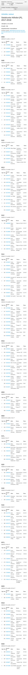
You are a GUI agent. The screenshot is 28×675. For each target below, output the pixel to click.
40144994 (8, 594)
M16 (5, 32)
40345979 (8, 158)
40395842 (8, 189)
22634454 (8, 553)
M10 (15, 30)
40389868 (8, 223)
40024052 (8, 403)
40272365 (8, 148)
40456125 (8, 280)
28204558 (8, 569)
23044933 (8, 655)
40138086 (8, 231)
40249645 (8, 128)
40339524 (8, 102)
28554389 (8, 447)
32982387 (8, 359)
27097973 (8, 550)
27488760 (8, 558)
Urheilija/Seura (14, 7)
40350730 (8, 248)
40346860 (8, 296)
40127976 (8, 513)
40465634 (8, 72)
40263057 (8, 210)
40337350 (8, 373)
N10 (17, 30)
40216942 (8, 289)
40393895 (8, 116)
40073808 (8, 332)
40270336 (8, 199)
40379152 (8, 430)
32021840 (8, 479)
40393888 (8, 44)
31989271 (8, 496)
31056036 (8, 483)
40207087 (8, 178)
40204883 (8, 196)
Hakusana (9, 1)
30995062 (8, 624)
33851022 (8, 635)
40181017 (8, 175)
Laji (25, 1)
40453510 (8, 78)
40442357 (8, 124)
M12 (19, 30)
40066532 (8, 537)
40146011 (8, 185)
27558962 (8, 572)
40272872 (8, 203)
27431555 (8, 410)
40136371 (8, 386)
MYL (20, 32)
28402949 (8, 459)
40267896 (8, 321)
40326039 (8, 328)
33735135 (8, 611)
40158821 (8, 376)
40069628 (8, 335)
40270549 (8, 238)
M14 (2, 32)
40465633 (8, 131)
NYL (11, 32)
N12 (22, 30)
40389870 (8, 51)
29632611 (8, 638)
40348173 (8, 151)
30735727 (8, 621)
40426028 (8, 75)
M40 (2, 33)
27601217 (8, 579)
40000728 (8, 631)
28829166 (8, 455)
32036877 (8, 662)
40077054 (8, 628)
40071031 (8, 285)
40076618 (8, 325)
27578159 (8, 427)
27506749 (8, 450)
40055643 (8, 348)
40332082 (8, 352)
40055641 (8, 265)
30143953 (8, 597)
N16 (18, 32)
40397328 (8, 182)
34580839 (8, 269)
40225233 (8, 99)
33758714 (8, 407)
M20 (22, 32)
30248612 (8, 576)
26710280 (8, 665)
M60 (9, 32)
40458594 (8, 155)
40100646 (8, 533)
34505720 (8, 519)
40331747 (8, 658)
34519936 (8, 272)
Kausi (9, 3)
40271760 (8, 526)
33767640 (8, 369)
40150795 (8, 245)
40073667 (8, 95)
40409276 (8, 68)
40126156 (8, 314)
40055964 (8, 530)
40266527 (8, 292)
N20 (13, 32)
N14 (24, 30)
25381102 (8, 562)
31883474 (8, 355)
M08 (11, 30)
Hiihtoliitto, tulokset (7, 14)
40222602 (8, 228)
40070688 (8, 308)
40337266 (8, 242)
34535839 (8, 516)
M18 (24, 32)
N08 (13, 30)
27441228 (8, 565)
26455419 (8, 651)
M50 (7, 32)
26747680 (8, 444)
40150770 (8, 523)
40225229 (8, 383)
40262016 (8, 235)
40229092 (8, 162)
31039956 (8, 614)
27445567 (8, 423)
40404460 (8, 106)
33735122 (8, 476)
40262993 (8, 380)
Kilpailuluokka (20, 3)
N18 (15, 32)
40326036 (8, 318)
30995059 (8, 617)
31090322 (8, 499)
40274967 (8, 192)
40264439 (8, 109)
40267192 (8, 119)
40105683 (8, 366)
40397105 (8, 82)
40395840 (8, 48)
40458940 (8, 55)
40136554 (8, 277)
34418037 (8, 262)
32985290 (8, 472)
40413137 (8, 206)
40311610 (8, 113)
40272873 (8, 135)
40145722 (8, 311)
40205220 (8, 362)
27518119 (8, 400)
